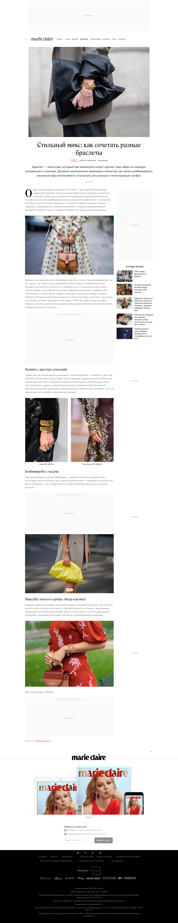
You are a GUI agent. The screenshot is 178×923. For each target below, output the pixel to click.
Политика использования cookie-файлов (56, 861)
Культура (106, 39)
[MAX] (77, 853)
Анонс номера (67, 856)
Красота (75, 39)
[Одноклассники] (92, 853)
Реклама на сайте (86, 856)
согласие (74, 830)
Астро (114, 39)
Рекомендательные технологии (91, 861)
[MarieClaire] (42, 38)
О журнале (42, 856)
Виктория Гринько (43, 741)
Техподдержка (117, 861)
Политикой (72, 834)
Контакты (54, 856)
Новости (122, 39)
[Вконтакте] (85, 853)
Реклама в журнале (104, 856)
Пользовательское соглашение (128, 856)
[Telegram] (100, 853)
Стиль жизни (95, 39)
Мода (67, 39)
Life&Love (84, 39)
